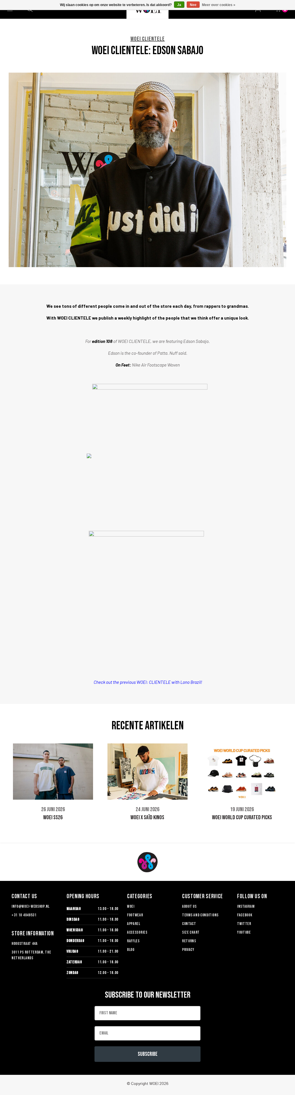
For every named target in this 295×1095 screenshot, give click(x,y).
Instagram (245, 906)
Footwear (135, 915)
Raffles (133, 941)
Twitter (244, 923)
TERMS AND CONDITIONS (200, 915)
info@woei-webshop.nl (31, 906)
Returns (189, 941)
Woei (131, 906)
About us (189, 906)
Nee (193, 5)
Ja (179, 5)
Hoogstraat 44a (25, 943)
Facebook (244, 915)
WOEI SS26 (53, 817)
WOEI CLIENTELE (148, 39)
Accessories (137, 932)
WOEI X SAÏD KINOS (147, 817)
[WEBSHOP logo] (147, 862)
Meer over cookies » (218, 5)
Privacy (188, 949)
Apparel (133, 923)
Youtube (244, 932)
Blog (131, 949)
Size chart (191, 932)
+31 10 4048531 (24, 915)
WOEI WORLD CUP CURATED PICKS (242, 817)
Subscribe (148, 1054)
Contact (189, 923)
